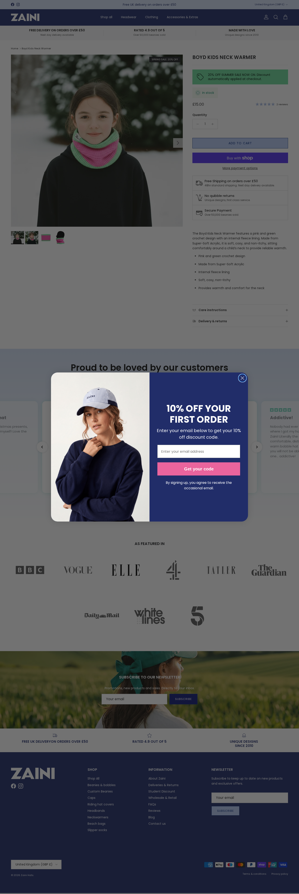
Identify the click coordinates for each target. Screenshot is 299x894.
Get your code (199, 469)
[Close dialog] (242, 378)
